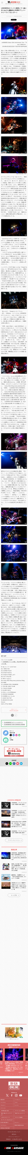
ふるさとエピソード (5, 1117)
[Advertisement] (14, 782)
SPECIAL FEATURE (5, 1128)
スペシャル (3, 1108)
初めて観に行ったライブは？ (6, 1114)
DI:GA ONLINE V (4, 1122)
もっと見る (14, 895)
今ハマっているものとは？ (7, 1119)
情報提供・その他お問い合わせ (14, 1139)
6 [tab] (19, 1074)
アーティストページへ (14, 840)
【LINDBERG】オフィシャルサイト (13, 722)
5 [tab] (17, 1074)
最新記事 (2, 1099)
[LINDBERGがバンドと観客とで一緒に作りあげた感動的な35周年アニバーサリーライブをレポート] (14, 30)
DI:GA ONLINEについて (14, 1131)
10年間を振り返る (5, 1110)
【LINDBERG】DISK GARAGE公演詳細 (14, 724)
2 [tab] (10, 1074)
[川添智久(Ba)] (14, 125)
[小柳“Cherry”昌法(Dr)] (14, 144)
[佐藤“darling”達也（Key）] (14, 164)
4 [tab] (15, 1074)
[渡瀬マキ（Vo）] (14, 85)
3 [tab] (13, 1074)
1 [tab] (8, 1074)
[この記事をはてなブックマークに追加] (21, 764)
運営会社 (14, 1134)
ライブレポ (3, 1102)
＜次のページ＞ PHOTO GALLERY (14, 710)
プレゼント (3, 1105)
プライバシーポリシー (14, 1136)
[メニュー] (2, 2)
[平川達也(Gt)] (14, 105)
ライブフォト (3, 1125)
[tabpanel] (14, 1060)
